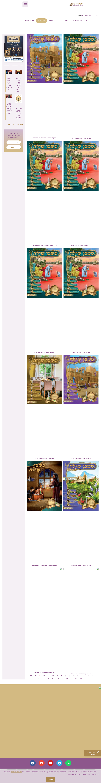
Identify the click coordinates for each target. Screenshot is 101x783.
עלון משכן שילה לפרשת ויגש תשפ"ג (81, 565)
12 (53, 676)
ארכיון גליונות (29, 21)
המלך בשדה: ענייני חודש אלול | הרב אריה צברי (9, 83)
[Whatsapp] (68, 763)
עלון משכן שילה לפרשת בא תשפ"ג (81, 352)
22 (67, 678)
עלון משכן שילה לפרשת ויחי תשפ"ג (44, 459)
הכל (96, 21)
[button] (25, 4)
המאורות (88, 21)
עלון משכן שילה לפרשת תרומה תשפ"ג (81, 138)
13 (48, 676)
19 (81, 678)
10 (61, 676)
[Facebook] (33, 763)
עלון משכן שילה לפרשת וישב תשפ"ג (81, 674)
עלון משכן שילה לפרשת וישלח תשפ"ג (44, 673)
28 (39, 678)
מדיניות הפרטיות (16, 772)
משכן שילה (84, 15)
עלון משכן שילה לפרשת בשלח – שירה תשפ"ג (44, 245)
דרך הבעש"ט (77, 21)
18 (85, 678)
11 (57, 676)
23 (62, 678)
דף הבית (98, 15)
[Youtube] (50, 763)
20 (76, 678)
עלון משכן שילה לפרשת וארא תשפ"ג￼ (44, 352)
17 (31, 676)
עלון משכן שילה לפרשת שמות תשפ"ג (81, 459)
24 (58, 678)
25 (53, 678)
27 (44, 678)
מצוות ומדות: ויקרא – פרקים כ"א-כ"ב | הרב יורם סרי (9, 108)
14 (44, 676)
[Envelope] (42, 763)
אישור (50, 779)
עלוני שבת (91, 15)
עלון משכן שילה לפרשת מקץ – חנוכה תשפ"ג (44, 566)
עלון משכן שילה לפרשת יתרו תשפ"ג (81, 245)
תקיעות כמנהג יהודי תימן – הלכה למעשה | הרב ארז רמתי (18, 84)
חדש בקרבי (65, 21)
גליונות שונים (53, 21)
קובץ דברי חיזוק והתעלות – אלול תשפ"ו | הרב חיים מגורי (18, 113)
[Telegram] (59, 763)
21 (71, 678)
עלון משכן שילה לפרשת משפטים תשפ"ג (44, 138)
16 (35, 676)
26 (48, 678)
